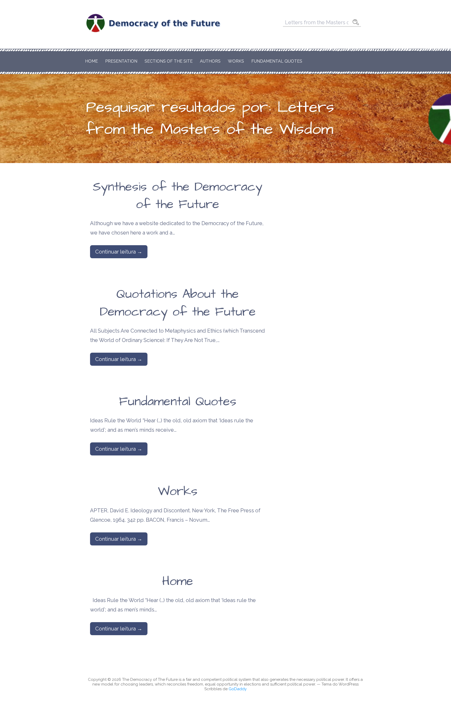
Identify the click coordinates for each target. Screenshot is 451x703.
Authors (210, 61)
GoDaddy (238, 689)
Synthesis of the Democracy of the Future (177, 195)
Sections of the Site (169, 61)
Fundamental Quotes (276, 61)
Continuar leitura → (118, 252)
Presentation (121, 61)
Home (91, 61)
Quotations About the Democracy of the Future (178, 303)
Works (236, 61)
